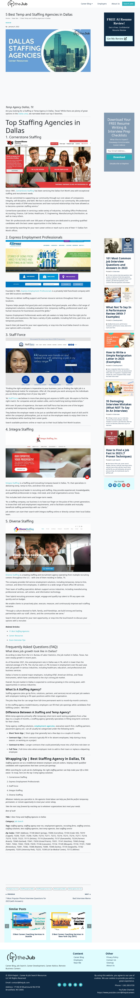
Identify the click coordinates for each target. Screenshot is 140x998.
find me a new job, (116, 465)
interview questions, (112, 279)
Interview (116, 271)
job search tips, (110, 471)
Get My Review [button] (115, 38)
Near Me (15, 18)
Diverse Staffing (12, 575)
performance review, (119, 326)
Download (119, 157)
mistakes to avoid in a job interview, (116, 422)
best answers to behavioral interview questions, (119, 276)
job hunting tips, (120, 469)
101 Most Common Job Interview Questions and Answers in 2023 (118, 263)
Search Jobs (128, 3)
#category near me (12, 889)
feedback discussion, (114, 324)
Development (117, 320)
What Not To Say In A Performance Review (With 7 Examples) (118, 312)
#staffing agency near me (43, 889)
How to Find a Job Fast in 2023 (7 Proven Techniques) (119, 453)
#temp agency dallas (60, 889)
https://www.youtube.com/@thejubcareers (115, 992)
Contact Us (111, 960)
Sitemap (110, 962)
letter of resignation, (115, 373)
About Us (116, 3)
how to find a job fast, (117, 467)
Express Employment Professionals (36, 291)
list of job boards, (120, 471)
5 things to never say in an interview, (118, 418)
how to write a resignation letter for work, (117, 370)
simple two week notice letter (118, 375)
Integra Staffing (12, 483)
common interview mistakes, (114, 420)
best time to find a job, (114, 463)
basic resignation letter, (114, 369)
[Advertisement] (48, 88)
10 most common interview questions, (119, 275)
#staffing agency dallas (27, 889)
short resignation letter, (120, 374)
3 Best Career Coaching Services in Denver (67, 935)
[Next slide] (89, 926)
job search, (128, 469)
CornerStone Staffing (25, 190)
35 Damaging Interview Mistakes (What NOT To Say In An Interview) (118, 406)
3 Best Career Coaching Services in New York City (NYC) (28, 935)
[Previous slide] (7, 926)
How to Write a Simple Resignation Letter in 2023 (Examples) (118, 357)
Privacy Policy (112, 957)
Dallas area (23, 113)
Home (8, 18)
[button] (110, 485)
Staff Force (13, 398)
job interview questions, (118, 281)
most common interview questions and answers (118, 281)
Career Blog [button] (86, 3)
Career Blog (79, 957)
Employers (102, 3)
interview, (125, 420)
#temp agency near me (75, 889)
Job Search (116, 460)
